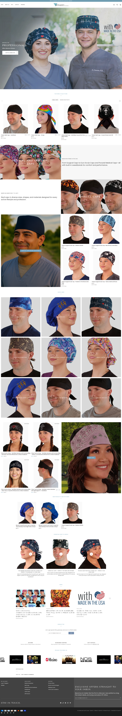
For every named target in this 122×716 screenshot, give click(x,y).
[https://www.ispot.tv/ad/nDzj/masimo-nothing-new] (69, 659)
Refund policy (106, 710)
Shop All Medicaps (10, 52)
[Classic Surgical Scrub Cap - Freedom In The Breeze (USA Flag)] (76, 265)
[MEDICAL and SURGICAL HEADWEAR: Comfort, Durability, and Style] (30, 162)
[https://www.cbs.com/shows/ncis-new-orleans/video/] (17, 659)
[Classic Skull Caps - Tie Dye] (45, 118)
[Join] (120, 698)
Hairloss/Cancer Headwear (31, 687)
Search (92, 710)
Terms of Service (98, 710)
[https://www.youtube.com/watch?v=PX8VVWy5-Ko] (52, 659)
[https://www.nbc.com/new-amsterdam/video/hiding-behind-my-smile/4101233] (34, 659)
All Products (27, 693)
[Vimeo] (70, 702)
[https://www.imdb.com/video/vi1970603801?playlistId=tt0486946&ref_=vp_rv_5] (87, 659)
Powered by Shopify (116, 710)
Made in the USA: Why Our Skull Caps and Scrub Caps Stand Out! (89, 613)
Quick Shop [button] (28, 681)
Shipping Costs (51, 687)
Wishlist (2, 685)
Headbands (27, 689)
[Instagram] (67, 702)
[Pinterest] (65, 702)
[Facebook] (60, 702)
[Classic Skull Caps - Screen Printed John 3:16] (106, 118)
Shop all (18, 674)
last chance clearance (27, 674)
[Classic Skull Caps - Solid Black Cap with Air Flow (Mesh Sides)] (76, 118)
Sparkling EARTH (82, 710)
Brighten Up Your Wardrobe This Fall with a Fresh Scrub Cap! (60, 613)
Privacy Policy (51, 683)
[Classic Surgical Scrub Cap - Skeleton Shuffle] (76, 229)
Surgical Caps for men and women (31, 250)
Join (71, 633)
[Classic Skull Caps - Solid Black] (15, 118)
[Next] (120, 101)
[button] (2, 5)
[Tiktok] (63, 702)
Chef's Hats (27, 691)
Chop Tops (91, 457)
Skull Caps (27, 685)
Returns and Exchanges (53, 685)
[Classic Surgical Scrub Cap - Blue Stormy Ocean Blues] (106, 229)
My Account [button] (4, 681)
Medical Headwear (29, 683)
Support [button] (50, 681)
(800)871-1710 (96, 644)
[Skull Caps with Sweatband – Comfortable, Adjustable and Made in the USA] (91, 196)
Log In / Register (4, 683)
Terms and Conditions (53, 689)
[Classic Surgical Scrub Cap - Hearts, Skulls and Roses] (106, 265)
